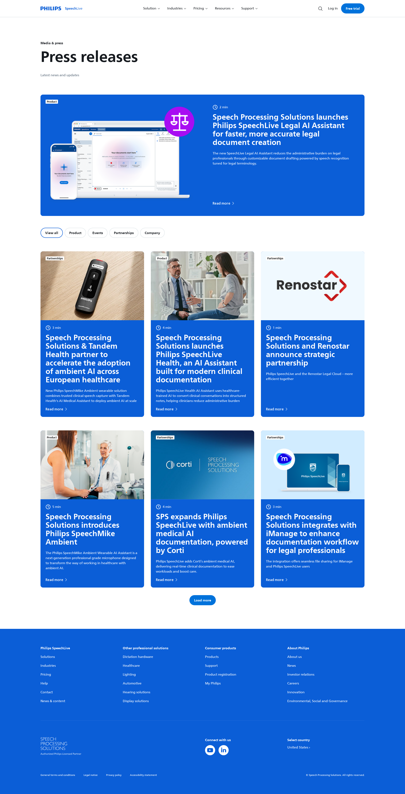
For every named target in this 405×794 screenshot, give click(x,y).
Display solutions (136, 701)
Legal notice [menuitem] (91, 775)
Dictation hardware (138, 657)
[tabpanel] (202, 428)
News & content (52, 701)
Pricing (45, 674)
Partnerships (124, 233)
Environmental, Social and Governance (317, 701)
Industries (48, 665)
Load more (202, 600)
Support (211, 665)
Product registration (220, 674)
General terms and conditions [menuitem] (57, 775)
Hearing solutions (136, 692)
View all (51, 233)
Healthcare (131, 665)
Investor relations (300, 674)
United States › (298, 747)
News (291, 665)
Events (97, 233)
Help (44, 683)
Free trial (353, 8)
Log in (333, 8)
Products (212, 657)
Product (75, 233)
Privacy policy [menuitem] (114, 775)
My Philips (213, 683)
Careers (293, 683)
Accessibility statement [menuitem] (143, 775)
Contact (46, 692)
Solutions (47, 657)
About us (294, 657)
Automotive (132, 683)
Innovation (296, 692)
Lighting (129, 674)
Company (152, 233)
